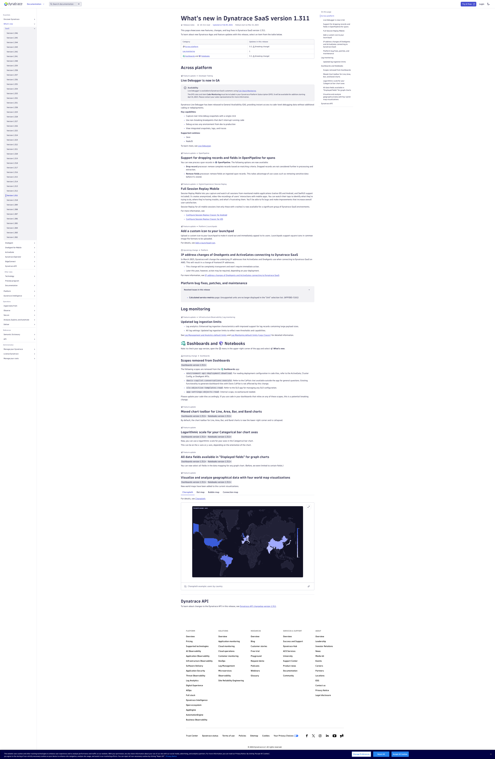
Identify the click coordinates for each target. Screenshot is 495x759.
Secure (6, 315)
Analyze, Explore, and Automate (16, 320)
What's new (8, 24)
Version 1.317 (12, 168)
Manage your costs (11, 358)
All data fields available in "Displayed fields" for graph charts (337, 89)
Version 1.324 (12, 135)
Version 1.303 (12, 232)
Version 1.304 (12, 228)
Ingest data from (10, 306)
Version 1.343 (12, 47)
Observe (7, 310)
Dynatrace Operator (13, 257)
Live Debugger (204, 146)
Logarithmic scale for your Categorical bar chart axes (334, 82)
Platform (7, 291)
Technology (9, 276)
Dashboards (190, 56)
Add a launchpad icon (205, 243)
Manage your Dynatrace (13, 349)
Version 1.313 (12, 186)
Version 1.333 (12, 93)
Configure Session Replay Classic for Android (206, 215)
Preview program (12, 281)
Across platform (191, 46)
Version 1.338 (12, 70)
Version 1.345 (12, 38)
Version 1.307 (12, 214)
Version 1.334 (12, 89)
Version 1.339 (12, 66)
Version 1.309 (12, 205)
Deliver (6, 324)
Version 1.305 (12, 223)
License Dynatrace (11, 354)
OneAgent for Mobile (13, 247)
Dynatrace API (11, 266)
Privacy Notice (171, 756)
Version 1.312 (12, 191)
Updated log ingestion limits (334, 62)
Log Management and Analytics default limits (206, 335)
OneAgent (9, 243)
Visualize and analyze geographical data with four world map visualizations (336, 96)
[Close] (34, 24)
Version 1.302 (12, 237)
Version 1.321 (12, 149)
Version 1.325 (12, 131)
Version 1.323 (12, 140)
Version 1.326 (12, 126)
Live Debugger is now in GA (334, 20)
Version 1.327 (12, 121)
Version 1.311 (12, 195)
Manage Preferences (361, 754)
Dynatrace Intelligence (13, 296)
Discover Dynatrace (11, 19)
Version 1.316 (12, 172)
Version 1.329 (12, 112)
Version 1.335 (12, 84)
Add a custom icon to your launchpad (333, 36)
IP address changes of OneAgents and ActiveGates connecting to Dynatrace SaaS (242, 275)
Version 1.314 (12, 181)
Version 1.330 (12, 107)
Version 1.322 (12, 144)
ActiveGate (9, 252)
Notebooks (205, 56)
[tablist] (247, 492)
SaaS (7, 28)
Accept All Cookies (400, 754)
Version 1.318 (12, 163)
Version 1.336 (12, 79)
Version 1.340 (12, 61)
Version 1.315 (12, 177)
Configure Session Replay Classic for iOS (204, 219)
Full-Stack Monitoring (247, 91)
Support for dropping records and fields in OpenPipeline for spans (336, 25)
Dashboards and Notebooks (332, 66)
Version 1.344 (12, 42)
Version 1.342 (12, 52)
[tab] (188, 492)
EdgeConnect (10, 261)
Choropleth (200, 499)
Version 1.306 (12, 219)
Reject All (381, 754)
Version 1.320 (12, 154)
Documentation (11, 285)
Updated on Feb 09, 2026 (223, 25)
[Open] (34, 19)
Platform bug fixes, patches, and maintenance (336, 52)
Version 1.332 (12, 98)
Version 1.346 (12, 33)
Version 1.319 (12, 158)
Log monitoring (189, 51)
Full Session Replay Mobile (333, 31)
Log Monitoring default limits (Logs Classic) (251, 335)
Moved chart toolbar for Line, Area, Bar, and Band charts (337, 75)
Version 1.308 (12, 209)
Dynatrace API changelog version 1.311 (258, 606)
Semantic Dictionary (12, 334)
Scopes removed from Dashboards (337, 70)
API (5, 339)
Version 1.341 (12, 56)
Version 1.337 (12, 75)
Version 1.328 (12, 117)
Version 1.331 (12, 103)
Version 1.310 (12, 200)
